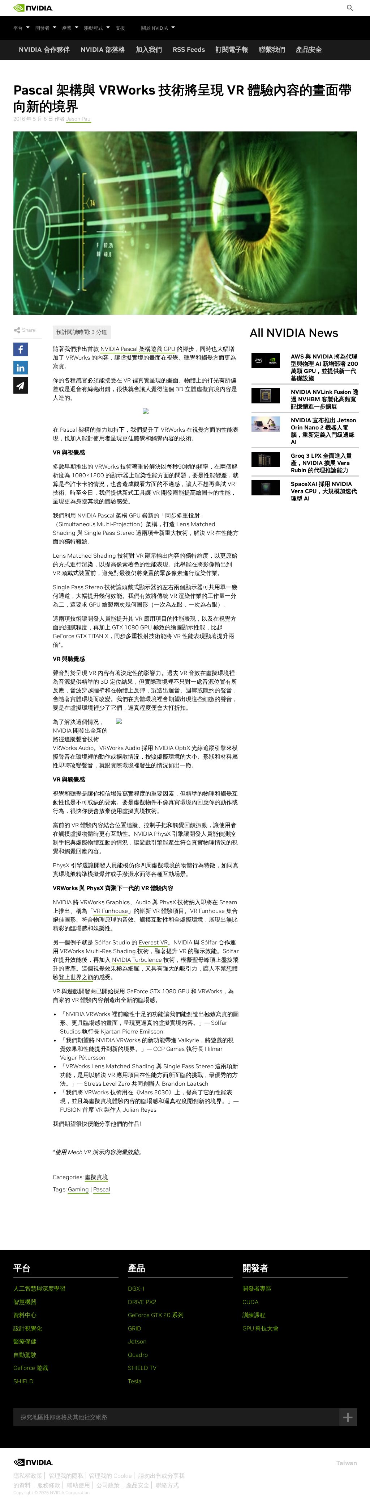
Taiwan (346, 1463)
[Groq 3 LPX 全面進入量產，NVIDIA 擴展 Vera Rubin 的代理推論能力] (265, 459)
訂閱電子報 (232, 49)
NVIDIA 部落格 (103, 49)
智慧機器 (24, 1301)
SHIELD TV (142, 1367)
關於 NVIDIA (154, 28)
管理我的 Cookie (110, 1475)
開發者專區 (256, 1288)
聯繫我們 (272, 49)
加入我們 (149, 49)
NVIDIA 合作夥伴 (44, 49)
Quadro (138, 1354)
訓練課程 (254, 1314)
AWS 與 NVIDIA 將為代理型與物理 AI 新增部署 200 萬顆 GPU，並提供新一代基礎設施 (324, 367)
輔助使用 (78, 1485)
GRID (134, 1328)
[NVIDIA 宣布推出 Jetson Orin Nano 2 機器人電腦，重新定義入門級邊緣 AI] (265, 424)
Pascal (101, 1189)
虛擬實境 (96, 1177)
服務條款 (48, 1485)
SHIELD (23, 1381)
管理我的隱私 (66, 1475)
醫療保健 (24, 1341)
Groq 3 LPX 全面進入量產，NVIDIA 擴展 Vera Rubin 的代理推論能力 (321, 463)
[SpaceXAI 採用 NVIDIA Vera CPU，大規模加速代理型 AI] (265, 487)
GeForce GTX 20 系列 (156, 1314)
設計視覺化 (27, 1328)
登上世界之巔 (76, 977)
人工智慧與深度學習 (39, 1288)
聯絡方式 (167, 1485)
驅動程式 (93, 28)
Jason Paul (78, 119)
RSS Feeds (189, 49)
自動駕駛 (24, 1354)
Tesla (135, 1381)
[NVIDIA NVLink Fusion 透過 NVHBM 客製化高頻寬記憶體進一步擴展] (265, 395)
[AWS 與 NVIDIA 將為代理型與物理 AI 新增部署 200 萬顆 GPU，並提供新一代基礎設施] (265, 360)
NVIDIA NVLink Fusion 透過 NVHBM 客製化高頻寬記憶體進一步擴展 (324, 399)
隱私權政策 (27, 1475)
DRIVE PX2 (142, 1301)
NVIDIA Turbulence (137, 959)
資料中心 (24, 1314)
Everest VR (153, 942)
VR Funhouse (110, 910)
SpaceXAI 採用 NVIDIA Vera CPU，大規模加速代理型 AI (324, 491)
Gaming (78, 1189)
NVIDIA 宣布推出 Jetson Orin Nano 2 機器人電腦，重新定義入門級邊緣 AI (323, 430)
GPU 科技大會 (260, 1328)
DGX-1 (136, 1288)
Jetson (137, 1341)
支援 (120, 28)
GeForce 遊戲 (30, 1367)
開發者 (42, 28)
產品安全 (309, 49)
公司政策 (108, 1485)
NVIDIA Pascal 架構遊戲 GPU (137, 348)
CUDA (250, 1301)
